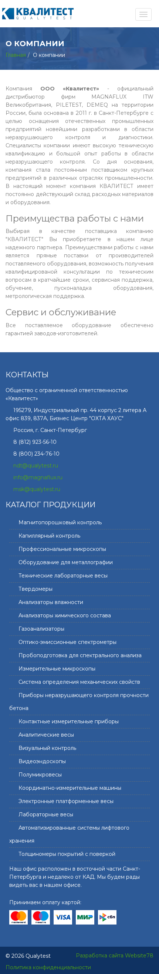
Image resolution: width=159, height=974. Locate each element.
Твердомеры (35, 589)
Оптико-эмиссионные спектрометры (67, 642)
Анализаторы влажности (50, 602)
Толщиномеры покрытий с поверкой (66, 854)
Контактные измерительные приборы (68, 721)
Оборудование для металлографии (65, 562)
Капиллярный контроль (49, 535)
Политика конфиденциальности (48, 967)
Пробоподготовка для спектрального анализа (80, 655)
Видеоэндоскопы (42, 761)
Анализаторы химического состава (64, 615)
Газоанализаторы (41, 628)
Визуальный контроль (47, 748)
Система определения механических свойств (79, 682)
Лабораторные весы (45, 814)
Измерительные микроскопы (56, 668)
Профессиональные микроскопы (62, 549)
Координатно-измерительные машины (69, 788)
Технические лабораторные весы (63, 575)
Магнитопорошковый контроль (60, 522)
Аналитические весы (46, 734)
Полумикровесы (40, 774)
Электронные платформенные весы (66, 801)
